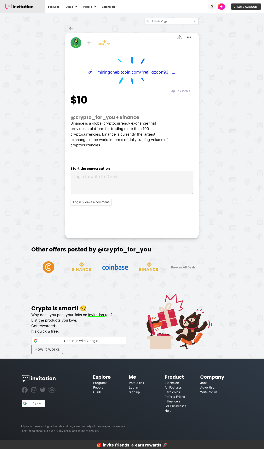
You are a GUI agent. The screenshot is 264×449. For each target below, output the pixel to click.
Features (54, 6)
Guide (97, 392)
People (87, 6)
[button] (78, 341)
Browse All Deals (183, 267)
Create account (246, 6)
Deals (69, 6)
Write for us (208, 392)
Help (168, 411)
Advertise (207, 387)
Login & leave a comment (91, 202)
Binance (129, 117)
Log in (133, 387)
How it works (47, 349)
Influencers (173, 401)
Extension (108, 6)
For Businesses (175, 406)
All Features (173, 387)
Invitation (96, 315)
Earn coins (172, 392)
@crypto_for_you (93, 117)
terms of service (88, 430)
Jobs (203, 383)
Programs (100, 383)
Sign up (134, 392)
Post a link (136, 383)
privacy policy (63, 430)
